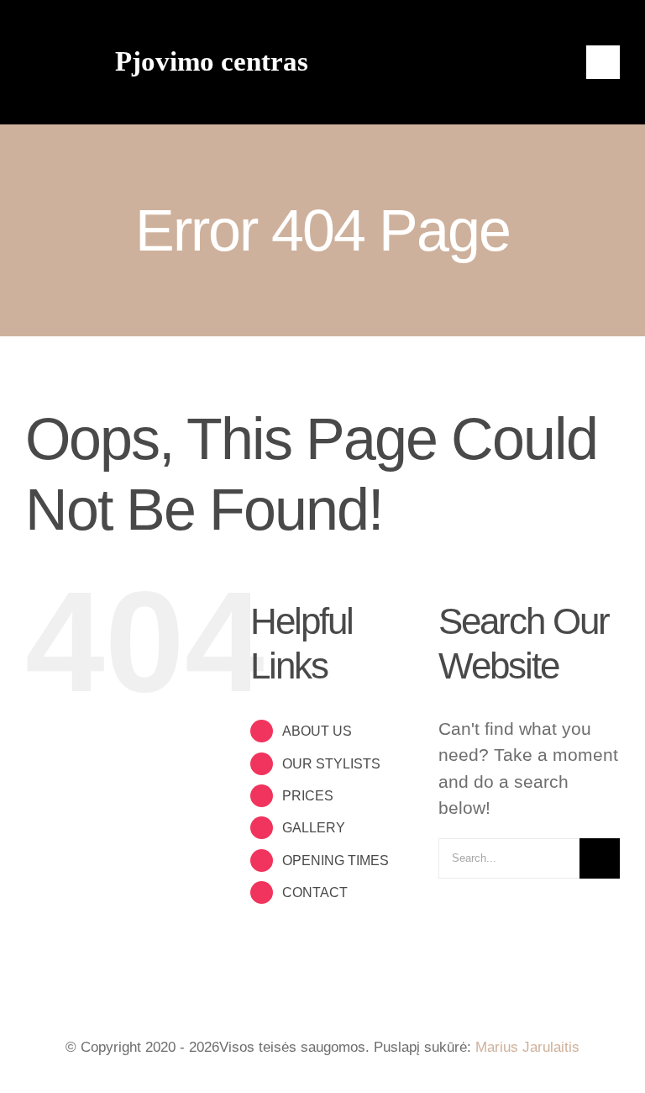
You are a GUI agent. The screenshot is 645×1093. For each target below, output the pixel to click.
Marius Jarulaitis (527, 1047)
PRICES (307, 796)
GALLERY (313, 828)
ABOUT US (317, 731)
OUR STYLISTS (331, 764)
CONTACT (315, 892)
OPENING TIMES (335, 860)
